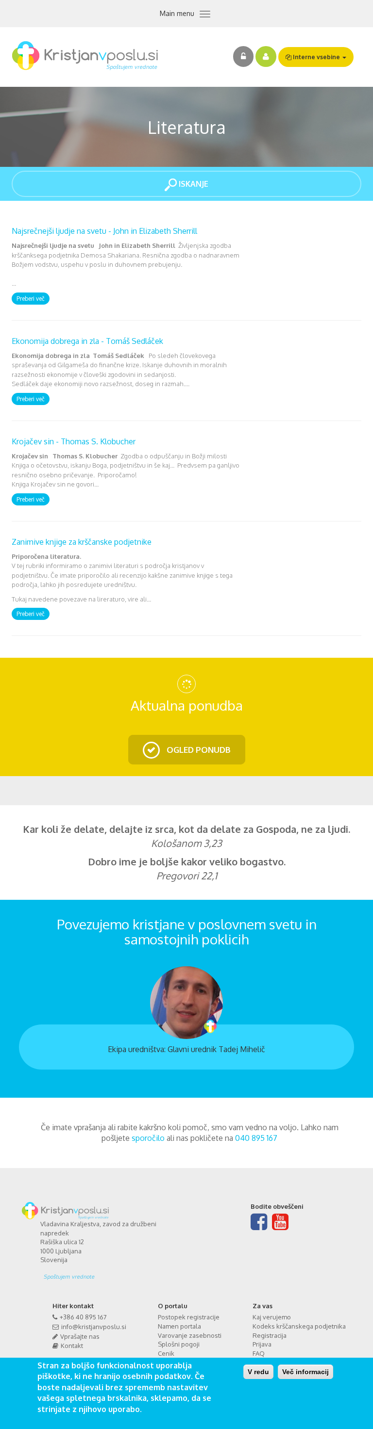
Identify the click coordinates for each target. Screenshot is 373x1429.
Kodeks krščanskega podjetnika (299, 1326)
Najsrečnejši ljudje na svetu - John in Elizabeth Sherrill (104, 231)
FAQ (259, 1353)
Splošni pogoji (179, 1344)
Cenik (166, 1353)
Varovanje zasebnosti (189, 1335)
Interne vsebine (316, 57)
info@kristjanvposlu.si (93, 1327)
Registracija (270, 1335)
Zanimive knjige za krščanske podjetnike (82, 542)
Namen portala (179, 1326)
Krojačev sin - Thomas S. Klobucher (74, 441)
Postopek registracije (189, 1317)
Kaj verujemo (272, 1317)
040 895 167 (256, 1138)
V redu (258, 1372)
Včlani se (265, 56)
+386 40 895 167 (83, 1317)
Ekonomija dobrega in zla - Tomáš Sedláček (87, 341)
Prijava (262, 1344)
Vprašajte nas (80, 1336)
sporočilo (148, 1138)
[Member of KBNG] (111, 1273)
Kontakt (72, 1345)
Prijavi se (243, 56)
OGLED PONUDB (198, 750)
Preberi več (31, 298)
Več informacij (305, 1372)
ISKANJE (192, 184)
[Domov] (88, 55)
